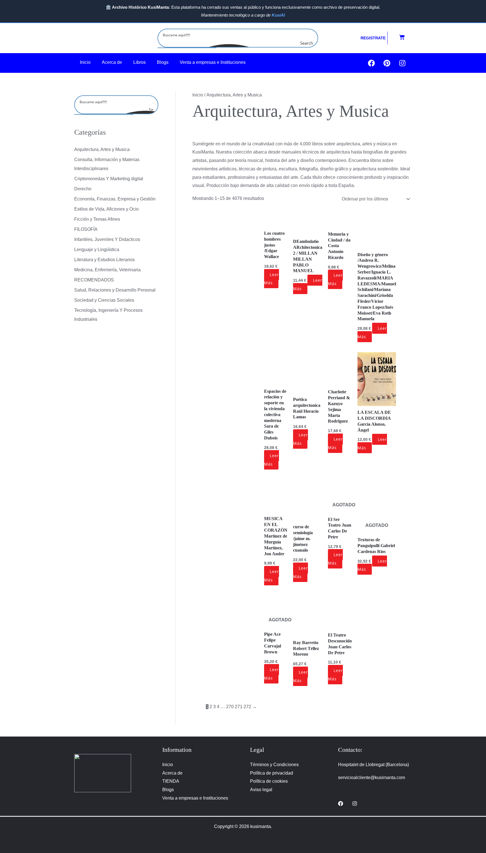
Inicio (85, 62)
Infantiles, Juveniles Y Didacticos (107, 239)
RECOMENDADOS (94, 279)
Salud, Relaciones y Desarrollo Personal (115, 290)
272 (247, 706)
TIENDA (170, 781)
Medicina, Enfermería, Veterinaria (107, 269)
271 (238, 706)
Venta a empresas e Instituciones (213, 62)
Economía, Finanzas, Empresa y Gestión (115, 199)
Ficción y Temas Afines (97, 219)
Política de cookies (269, 781)
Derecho (82, 188)
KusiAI (278, 15)
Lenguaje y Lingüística (96, 249)
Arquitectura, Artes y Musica (102, 149)
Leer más (271, 279)
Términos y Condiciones (274, 764)
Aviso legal (261, 789)
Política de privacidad (271, 773)
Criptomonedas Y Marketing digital (108, 178)
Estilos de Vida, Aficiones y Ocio (106, 209)
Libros (139, 62)
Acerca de (112, 62)
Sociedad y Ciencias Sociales (104, 300)
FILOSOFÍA (86, 229)
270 (230, 706)
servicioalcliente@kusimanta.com (371, 777)
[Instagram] (354, 803)
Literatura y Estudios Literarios (104, 259)
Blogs (162, 62)
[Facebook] (340, 803)
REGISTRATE (373, 38)
